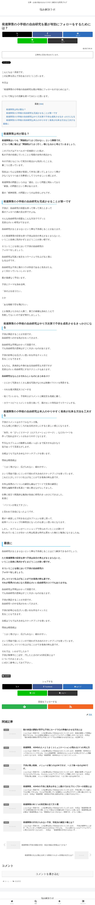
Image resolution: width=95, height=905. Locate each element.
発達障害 (7, 676)
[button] (63, 40)
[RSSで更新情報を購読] (70, 706)
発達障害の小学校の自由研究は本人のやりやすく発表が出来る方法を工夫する (40, 120)
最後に (6, 124)
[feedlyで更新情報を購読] (24, 706)
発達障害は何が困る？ (16, 109)
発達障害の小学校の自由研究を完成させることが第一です (31, 113)
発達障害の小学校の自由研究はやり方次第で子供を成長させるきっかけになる (40, 117)
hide (41, 104)
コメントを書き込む (47, 874)
